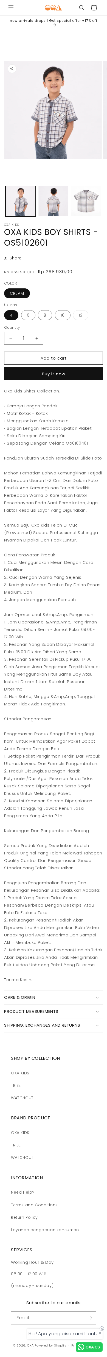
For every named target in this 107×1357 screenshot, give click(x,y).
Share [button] (16, 258)
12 (83, 316)
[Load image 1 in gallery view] (20, 201)
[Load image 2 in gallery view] (53, 201)
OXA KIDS (20, 1073)
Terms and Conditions (34, 1205)
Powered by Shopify (50, 1345)
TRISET (17, 1085)
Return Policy (24, 1217)
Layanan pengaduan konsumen (45, 1230)
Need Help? (23, 1192)
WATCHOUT (22, 1098)
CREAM (17, 293)
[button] (11, 8)
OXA (30, 1345)
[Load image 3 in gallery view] (86, 201)
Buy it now (53, 374)
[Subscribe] (90, 1317)
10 (63, 315)
